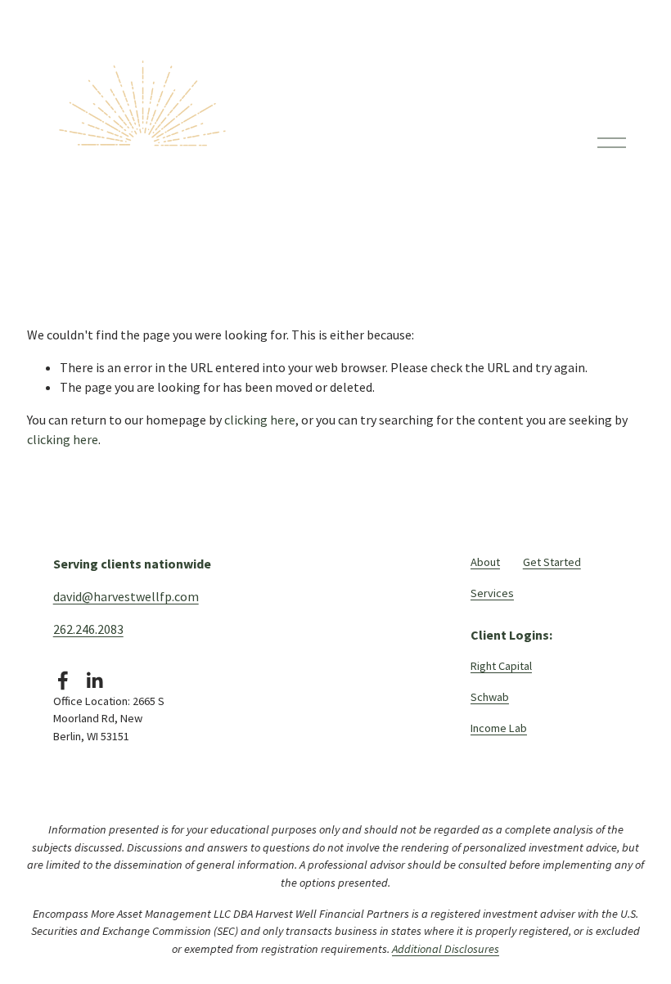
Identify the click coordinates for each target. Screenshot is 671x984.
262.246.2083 (88, 629)
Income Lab (499, 728)
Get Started (552, 562)
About (485, 562)
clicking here (259, 419)
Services (492, 593)
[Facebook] (63, 680)
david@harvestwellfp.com (126, 596)
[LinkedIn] (94, 680)
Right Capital (501, 665)
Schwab (490, 697)
